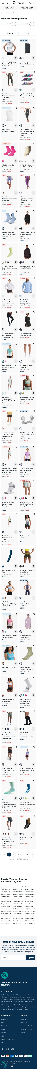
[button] (27, 33)
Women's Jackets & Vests (6, 911)
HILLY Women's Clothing (6, 918)
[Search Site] (7, 3)
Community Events (26, 1026)
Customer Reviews (26, 1029)
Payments (4, 1026)
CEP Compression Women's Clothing (18, 913)
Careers (23, 1033)
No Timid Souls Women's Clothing (18, 909)
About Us (23, 1019)
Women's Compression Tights (6, 909)
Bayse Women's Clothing (18, 906)
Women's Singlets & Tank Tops (6, 899)
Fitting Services (6, 1043)
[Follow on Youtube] (12, 1049)
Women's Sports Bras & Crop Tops (18, 894)
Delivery (3, 1029)
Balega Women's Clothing (18, 899)
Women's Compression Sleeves (18, 896)
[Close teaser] (12, 1066)
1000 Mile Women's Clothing (18, 891)
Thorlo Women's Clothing (30, 916)
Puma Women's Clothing (30, 887)
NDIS (2, 1036)
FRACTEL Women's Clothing (30, 913)
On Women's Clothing (6, 921)
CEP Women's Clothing (30, 921)
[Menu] (3, 3)
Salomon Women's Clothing (30, 899)
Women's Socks (7, 24)
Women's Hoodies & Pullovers (30, 896)
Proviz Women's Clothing (18, 921)
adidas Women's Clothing (18, 904)
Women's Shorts (5, 894)
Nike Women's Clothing (6, 913)
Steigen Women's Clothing (6, 904)
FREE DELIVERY (10, 7)
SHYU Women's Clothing (6, 923)
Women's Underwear (30, 891)
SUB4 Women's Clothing (23, 24)
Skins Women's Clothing (18, 911)
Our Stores (24, 1022)
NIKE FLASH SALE (27, 7)
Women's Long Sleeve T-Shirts (18, 887)
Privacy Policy (13, 1063)
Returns (3, 1033)
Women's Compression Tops (30, 918)
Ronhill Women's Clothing (6, 896)
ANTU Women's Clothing (18, 923)
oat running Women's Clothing (30, 911)
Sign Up (30, 958)
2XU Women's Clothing (6, 891)
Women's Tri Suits (18, 889)
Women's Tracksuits (18, 916)
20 (28, 854)
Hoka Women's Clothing (30, 906)
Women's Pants (29, 904)
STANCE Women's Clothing (30, 894)
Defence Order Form (7, 1039)
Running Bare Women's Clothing (30, 923)
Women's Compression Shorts (30, 889)
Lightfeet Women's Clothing (6, 916)
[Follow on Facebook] (2, 1049)
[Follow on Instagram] (7, 1049)
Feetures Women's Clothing (6, 906)
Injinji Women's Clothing (30, 909)
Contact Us (4, 1019)
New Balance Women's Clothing (18, 918)
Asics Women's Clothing (18, 901)
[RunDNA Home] (18, 2)
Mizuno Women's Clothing (30, 901)
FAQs (2, 1022)
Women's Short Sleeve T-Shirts (6, 901)
